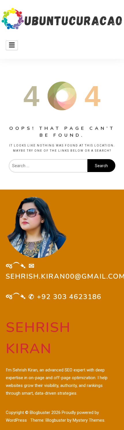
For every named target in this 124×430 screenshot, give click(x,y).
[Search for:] (48, 165)
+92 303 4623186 (69, 296)
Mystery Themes (88, 420)
